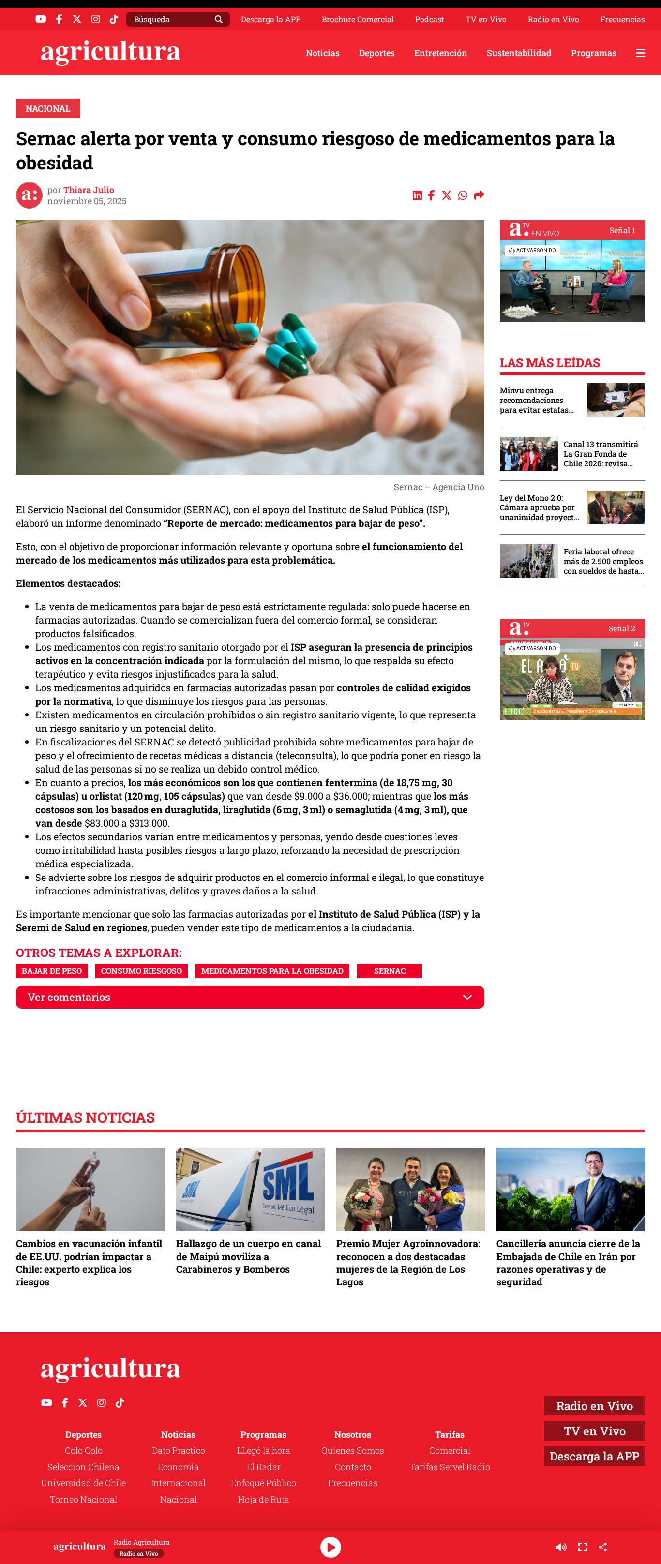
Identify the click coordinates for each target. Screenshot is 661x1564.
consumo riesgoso (141, 971)
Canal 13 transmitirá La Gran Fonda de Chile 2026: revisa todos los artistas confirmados (601, 453)
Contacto (353, 1467)
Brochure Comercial (358, 19)
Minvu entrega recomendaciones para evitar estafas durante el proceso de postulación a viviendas (538, 400)
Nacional (48, 108)
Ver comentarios (69, 997)
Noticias (323, 53)
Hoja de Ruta (263, 1499)
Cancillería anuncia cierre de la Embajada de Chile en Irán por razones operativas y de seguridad (568, 1262)
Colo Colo (84, 1450)
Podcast (429, 19)
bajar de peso (52, 971)
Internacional (178, 1483)
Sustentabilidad (519, 53)
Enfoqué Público (263, 1483)
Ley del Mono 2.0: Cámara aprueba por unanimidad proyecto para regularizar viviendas (539, 507)
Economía (178, 1467)
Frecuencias (623, 19)
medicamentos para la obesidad (272, 971)
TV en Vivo (486, 19)
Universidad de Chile (83, 1483)
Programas (593, 53)
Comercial (449, 1450)
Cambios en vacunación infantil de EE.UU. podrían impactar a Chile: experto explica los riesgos (89, 1262)
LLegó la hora (263, 1450)
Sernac (390, 971)
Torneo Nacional (83, 1499)
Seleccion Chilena (83, 1467)
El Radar (264, 1467)
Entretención (440, 53)
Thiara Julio (88, 189)
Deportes (377, 53)
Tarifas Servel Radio (449, 1467)
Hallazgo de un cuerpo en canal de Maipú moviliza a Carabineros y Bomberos (248, 1256)
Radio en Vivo (553, 19)
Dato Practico (178, 1450)
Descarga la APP (270, 19)
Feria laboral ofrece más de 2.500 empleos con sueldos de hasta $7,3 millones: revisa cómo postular (603, 561)
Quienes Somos (352, 1450)
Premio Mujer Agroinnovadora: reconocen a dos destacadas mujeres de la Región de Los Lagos (408, 1262)
